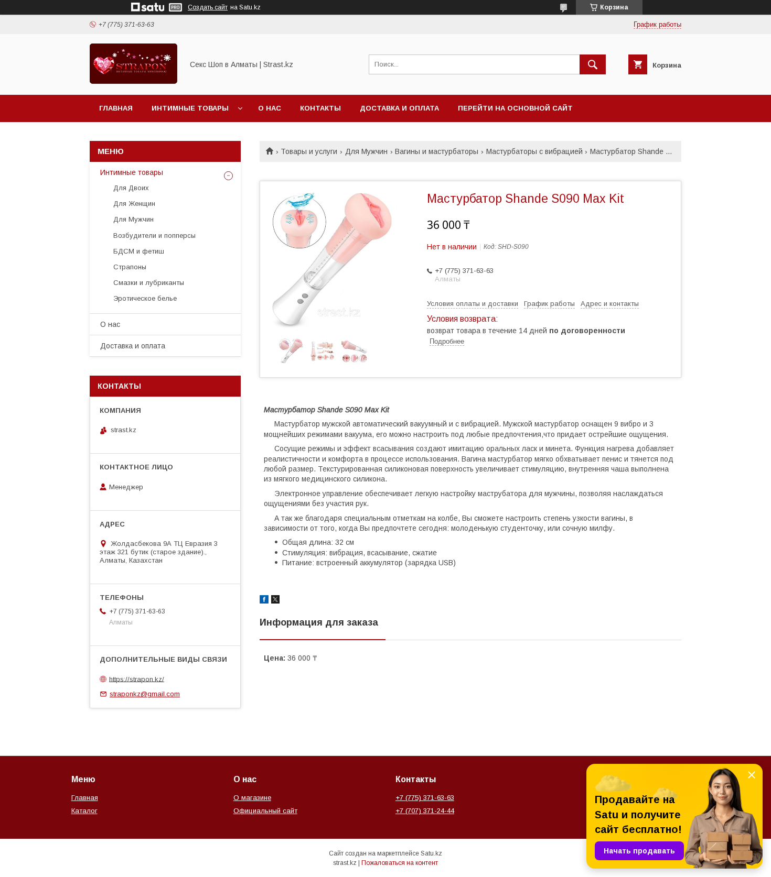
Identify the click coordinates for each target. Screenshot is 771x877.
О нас (269, 108)
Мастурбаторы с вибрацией (534, 151)
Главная (116, 108)
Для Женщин (134, 203)
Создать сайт (208, 7)
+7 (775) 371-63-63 (424, 798)
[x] (275, 601)
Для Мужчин (366, 151)
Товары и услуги (309, 151)
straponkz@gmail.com (145, 694)
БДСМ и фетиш (138, 251)
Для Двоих (131, 188)
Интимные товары (190, 108)
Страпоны (129, 267)
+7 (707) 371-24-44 (424, 811)
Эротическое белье (145, 298)
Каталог (84, 811)
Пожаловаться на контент (399, 863)
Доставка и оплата (399, 108)
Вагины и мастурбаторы (436, 151)
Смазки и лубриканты (148, 283)
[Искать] (593, 64)
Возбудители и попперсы (154, 235)
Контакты (320, 108)
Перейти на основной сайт (515, 108)
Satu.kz (431, 853)
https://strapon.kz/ (136, 679)
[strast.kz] (133, 81)
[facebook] (264, 601)
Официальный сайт (265, 811)
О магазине (252, 798)
